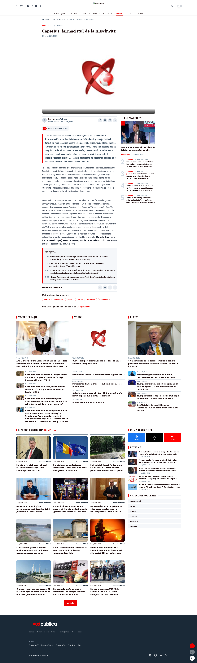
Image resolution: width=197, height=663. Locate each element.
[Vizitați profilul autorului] (44, 120)
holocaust (103, 299)
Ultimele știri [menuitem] (59, 14)
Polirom (47, 299)
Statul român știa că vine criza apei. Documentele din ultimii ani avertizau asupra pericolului (32, 550)
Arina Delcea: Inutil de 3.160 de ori (88, 402)
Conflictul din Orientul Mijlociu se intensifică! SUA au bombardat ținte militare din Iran (158, 408)
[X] (40, 6)
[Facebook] (28, 6)
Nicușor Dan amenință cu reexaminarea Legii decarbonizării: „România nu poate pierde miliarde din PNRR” (82, 278)
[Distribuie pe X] (115, 120)
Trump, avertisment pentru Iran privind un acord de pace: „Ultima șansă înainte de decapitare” (157, 387)
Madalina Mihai (45, 461)
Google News (83, 306)
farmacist (91, 299)
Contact (31, 632)
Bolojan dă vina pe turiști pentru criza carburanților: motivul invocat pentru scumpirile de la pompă (106, 510)
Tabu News (71, 645)
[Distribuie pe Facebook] (105, 120)
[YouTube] (36, 6)
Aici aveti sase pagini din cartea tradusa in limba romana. (89, 240)
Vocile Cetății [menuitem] (98, 14)
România (62, 19)
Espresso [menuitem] (86, 14)
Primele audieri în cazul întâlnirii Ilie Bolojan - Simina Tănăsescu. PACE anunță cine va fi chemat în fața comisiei (140, 165)
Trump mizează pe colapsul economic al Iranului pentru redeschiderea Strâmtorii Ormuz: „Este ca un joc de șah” (153, 364)
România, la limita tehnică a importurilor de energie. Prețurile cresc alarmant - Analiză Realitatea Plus (69, 593)
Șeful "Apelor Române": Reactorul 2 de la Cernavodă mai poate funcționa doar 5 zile (70, 550)
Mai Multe (70, 603)
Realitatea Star (61, 645)
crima (80, 299)
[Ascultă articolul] (192, 645)
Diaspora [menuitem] (131, 14)
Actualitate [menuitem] (73, 14)
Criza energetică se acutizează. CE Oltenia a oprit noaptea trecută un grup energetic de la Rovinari (33, 592)
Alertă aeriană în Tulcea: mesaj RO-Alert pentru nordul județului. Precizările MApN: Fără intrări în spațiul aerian (140, 189)
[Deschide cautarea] (172, 6)
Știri (54, 19)
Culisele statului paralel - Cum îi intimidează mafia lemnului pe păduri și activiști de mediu (97, 394)
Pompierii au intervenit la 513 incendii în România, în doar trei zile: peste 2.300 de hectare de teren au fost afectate (106, 551)
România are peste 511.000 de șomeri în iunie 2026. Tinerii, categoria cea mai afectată (104, 592)
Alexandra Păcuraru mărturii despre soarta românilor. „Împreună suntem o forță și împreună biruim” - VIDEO (46, 377)
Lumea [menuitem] (140, 14)
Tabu (79, 645)
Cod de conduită (77, 632)
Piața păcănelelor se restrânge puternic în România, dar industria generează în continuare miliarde (70, 509)
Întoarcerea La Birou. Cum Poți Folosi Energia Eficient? (98, 374)
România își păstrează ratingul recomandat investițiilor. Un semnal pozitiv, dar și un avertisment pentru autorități (79, 257)
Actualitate (125, 154)
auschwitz (58, 299)
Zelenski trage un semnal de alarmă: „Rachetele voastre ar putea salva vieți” (156, 376)
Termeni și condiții (43, 632)
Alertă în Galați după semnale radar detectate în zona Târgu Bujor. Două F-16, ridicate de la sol (140, 200)
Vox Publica (61, 119)
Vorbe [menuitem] (110, 14)
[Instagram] (32, 6)
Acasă (46, 19)
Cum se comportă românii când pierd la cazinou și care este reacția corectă (96, 362)
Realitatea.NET (34, 645)
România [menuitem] (119, 14)
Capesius (70, 299)
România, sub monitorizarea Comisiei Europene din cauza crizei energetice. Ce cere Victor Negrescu (77, 264)
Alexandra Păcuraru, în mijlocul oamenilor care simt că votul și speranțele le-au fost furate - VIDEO (45, 389)
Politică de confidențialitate (60, 632)
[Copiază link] (100, 120)
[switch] (179, 6)
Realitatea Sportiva (47, 645)
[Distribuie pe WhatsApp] (110, 120)
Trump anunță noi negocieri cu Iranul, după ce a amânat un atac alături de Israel (158, 397)
